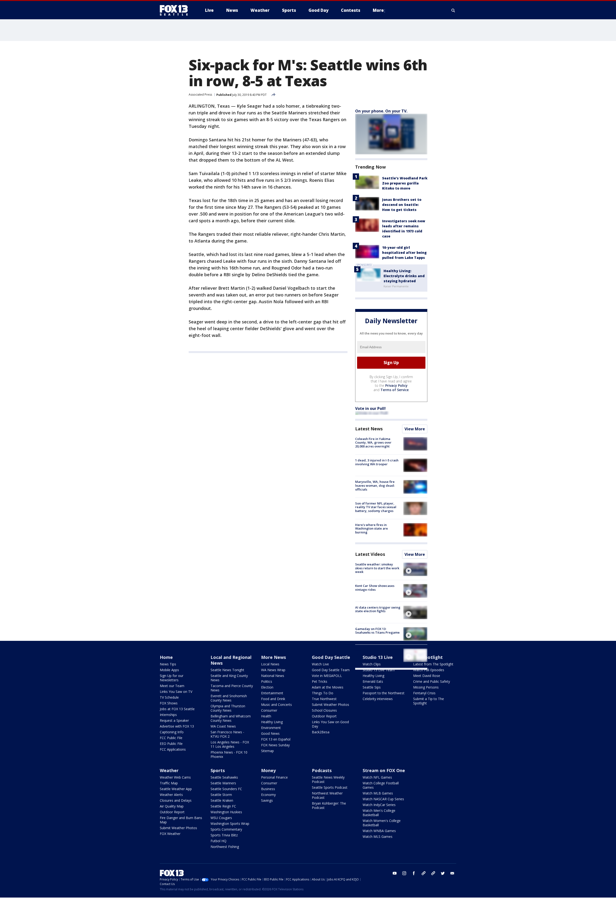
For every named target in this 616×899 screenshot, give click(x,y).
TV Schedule (169, 697)
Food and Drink (273, 698)
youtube (394, 873)
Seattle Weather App (176, 789)
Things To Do (322, 693)
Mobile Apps (169, 670)
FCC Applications (173, 749)
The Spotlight (428, 657)
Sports (218, 770)
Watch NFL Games (377, 777)
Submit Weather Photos (330, 704)
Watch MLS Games (377, 836)
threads (433, 873)
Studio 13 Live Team (379, 670)
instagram (404, 873)
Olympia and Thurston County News (228, 708)
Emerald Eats (373, 681)
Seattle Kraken (222, 800)
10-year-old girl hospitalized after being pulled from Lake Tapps (404, 252)
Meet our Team (172, 685)
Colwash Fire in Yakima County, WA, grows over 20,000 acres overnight (373, 442)
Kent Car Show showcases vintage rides (374, 588)
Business (268, 789)
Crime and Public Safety (431, 681)
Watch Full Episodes (428, 670)
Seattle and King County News (229, 677)
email (452, 873)
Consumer (269, 710)
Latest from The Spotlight (433, 664)
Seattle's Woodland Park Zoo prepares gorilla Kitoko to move (404, 183)
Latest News (369, 429)
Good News (270, 733)
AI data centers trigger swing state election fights (377, 609)
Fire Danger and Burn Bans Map (181, 819)
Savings (267, 800)
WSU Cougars (221, 817)
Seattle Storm (221, 794)
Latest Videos (370, 554)
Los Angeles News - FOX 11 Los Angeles (230, 744)
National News (272, 675)
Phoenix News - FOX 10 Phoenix (229, 754)
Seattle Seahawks (224, 777)
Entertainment (272, 693)
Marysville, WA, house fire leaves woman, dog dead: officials (375, 485)
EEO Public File (171, 743)
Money (268, 770)
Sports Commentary (226, 829)
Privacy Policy (396, 385)
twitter (443, 873)
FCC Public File (171, 737)
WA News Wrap (273, 670)
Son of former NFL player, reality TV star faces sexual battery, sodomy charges (375, 507)
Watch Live (320, 664)
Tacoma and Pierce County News (232, 687)
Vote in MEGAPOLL (327, 675)
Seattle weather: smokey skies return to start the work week (377, 568)
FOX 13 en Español (275, 739)
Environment (271, 727)
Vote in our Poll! (370, 408)
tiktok (423, 873)
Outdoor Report (324, 716)
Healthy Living (272, 722)
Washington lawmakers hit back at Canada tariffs (375, 652)
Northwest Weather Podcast (327, 795)
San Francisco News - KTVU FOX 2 (227, 734)
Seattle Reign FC (223, 806)
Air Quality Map (172, 806)
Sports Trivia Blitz (224, 835)
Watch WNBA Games (379, 830)
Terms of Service (394, 389)
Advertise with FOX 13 (177, 726)
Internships (168, 714)
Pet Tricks (319, 681)
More (378, 10)
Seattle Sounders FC (226, 789)
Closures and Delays (176, 800)
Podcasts (322, 770)
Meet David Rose (426, 675)
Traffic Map (169, 783)
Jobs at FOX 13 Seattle (177, 709)
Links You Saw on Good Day (330, 724)
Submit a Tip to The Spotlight (428, 700)
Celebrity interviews (378, 698)
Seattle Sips (372, 687)
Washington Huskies (226, 812)
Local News (270, 664)
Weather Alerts (171, 794)
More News (273, 657)
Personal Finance (274, 777)
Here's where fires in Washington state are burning (371, 528)
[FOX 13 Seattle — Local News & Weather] (176, 10)
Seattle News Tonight (227, 670)
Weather (169, 770)
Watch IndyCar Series (379, 804)
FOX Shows (169, 703)
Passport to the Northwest (383, 693)
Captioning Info (172, 732)
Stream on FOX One (384, 770)
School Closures (324, 710)
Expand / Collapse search (453, 10)
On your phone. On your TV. (381, 111)
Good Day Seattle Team (331, 670)
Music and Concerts (276, 704)
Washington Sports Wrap (230, 823)
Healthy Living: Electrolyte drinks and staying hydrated (404, 276)
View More (414, 429)
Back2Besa (320, 732)
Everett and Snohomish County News (229, 698)
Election (267, 687)
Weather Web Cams (175, 777)
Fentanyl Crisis (424, 693)
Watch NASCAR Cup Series (383, 799)
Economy (268, 794)
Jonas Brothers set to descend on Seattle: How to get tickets (401, 204)
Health (266, 716)
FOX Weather (170, 833)
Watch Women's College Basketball (382, 822)
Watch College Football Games (381, 785)
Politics (266, 681)
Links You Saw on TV (176, 691)
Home (166, 657)
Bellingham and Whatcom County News (231, 718)
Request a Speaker (174, 720)
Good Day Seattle (331, 657)
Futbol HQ (218, 841)
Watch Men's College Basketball (379, 812)
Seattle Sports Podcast (329, 787)
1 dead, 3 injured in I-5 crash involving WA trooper (376, 462)
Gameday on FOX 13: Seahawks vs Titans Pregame (377, 631)
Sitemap (267, 750)
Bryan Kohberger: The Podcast (329, 805)
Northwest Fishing (225, 846)
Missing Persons (426, 687)
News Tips (168, 664)
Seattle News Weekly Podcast (328, 779)
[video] (415, 569)
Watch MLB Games (378, 793)
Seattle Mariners (223, 783)
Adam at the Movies (327, 687)
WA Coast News (223, 726)
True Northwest (324, 698)
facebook (414, 873)
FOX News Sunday (275, 745)
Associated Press (200, 94)
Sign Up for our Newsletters (171, 677)
